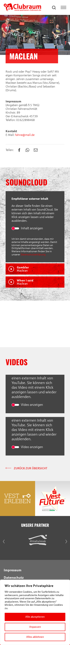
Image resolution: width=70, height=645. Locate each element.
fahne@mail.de (24, 134)
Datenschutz (14, 577)
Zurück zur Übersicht (30, 468)
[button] (54, 7)
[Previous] (4, 324)
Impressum (12, 570)
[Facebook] (21, 150)
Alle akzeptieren (35, 616)
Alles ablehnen (35, 637)
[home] (22, 10)
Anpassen (35, 626)
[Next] (66, 324)
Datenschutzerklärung (33, 254)
